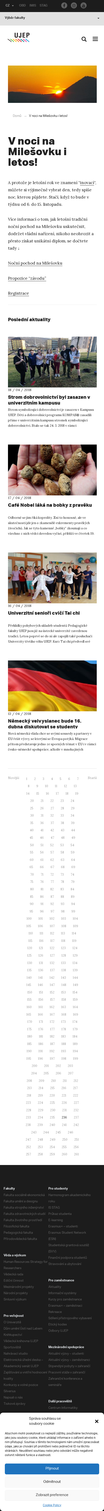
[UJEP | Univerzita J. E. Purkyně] (18, 37)
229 (40, 1110)
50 (32, 845)
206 (58, 1073)
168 (63, 1014)
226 (64, 1103)
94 (73, 904)
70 (32, 874)
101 (40, 919)
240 (52, 1125)
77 (52, 882)
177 (52, 1029)
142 (52, 978)
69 (73, 867)
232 (76, 1110)
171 (41, 1022)
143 (63, 978)
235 (52, 1117)
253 (40, 1147)
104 (75, 919)
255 (64, 1147)
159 (75, 1000)
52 (52, 845)
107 (52, 926)
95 (31, 911)
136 (40, 970)
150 (29, 992)
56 (42, 852)
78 (62, 882)
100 (29, 919)
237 (76, 1117)
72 (52, 874)
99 (73, 911)
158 (63, 1000)
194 (75, 1051)
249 (52, 1140)
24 (72, 801)
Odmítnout (52, 1482)
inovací (87, 182)
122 (52, 948)
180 (29, 1036)
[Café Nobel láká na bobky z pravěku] (52, 470)
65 (31, 867)
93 (62, 904)
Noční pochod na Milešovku (35, 263)
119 (74, 941)
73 (62, 874)
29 (72, 808)
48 (63, 838)
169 (75, 1014)
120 (29, 948)
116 (41, 941)
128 (63, 955)
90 (32, 904)
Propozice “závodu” (27, 278)
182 (52, 1036)
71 (42, 874)
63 (62, 860)
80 (32, 889)
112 (52, 933)
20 (32, 801)
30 (32, 815)
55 (31, 852)
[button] (96, 1421)
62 (52, 860)
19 (76, 794)
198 (63, 1059)
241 (64, 1125)
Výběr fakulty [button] (15, 18)
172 (52, 1022)
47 (52, 838)
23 (62, 801)
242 (76, 1125)
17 (57, 794)
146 (40, 985)
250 (64, 1140)
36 (42, 823)
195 (28, 1059)
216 (63, 1088)
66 (42, 867)
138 (63, 970)
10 (46, 786)
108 (63, 926)
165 (28, 1014)
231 (64, 1110)
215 (52, 1088)
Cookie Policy (52, 1505)
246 (70, 1132)
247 (28, 1140)
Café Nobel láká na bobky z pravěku (50, 505)
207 (70, 1073)
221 (64, 1095)
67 (52, 867)
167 (52, 1014)
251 (76, 1140)
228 (28, 1110)
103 (63, 919)
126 (40, 955)
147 (52, 985)
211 (65, 1081)
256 (76, 1147)
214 (40, 1088)
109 (75, 926)
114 (74, 933)
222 (75, 1095)
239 (40, 1125)
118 (63, 941)
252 (28, 1147)
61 (42, 860)
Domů (17, 116)
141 (40, 978)
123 (63, 948)
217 (75, 1088)
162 (52, 1007)
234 (40, 1117)
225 (52, 1103)
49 (73, 838)
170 (29, 1022)
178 (63, 1029)
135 (29, 970)
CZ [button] (8, 6)
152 (52, 992)
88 (62, 897)
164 (75, 1007)
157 (52, 1000)
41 (42, 830)
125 (29, 955)
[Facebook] (64, 5)
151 (41, 992)
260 (64, 1154)
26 (42, 808)
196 (40, 1059)
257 (28, 1154)
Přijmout (52, 1468)
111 (41, 933)
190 (29, 1051)
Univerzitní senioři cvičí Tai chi (44, 613)
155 (29, 1000)
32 (52, 815)
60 (32, 860)
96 (42, 911)
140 (29, 978)
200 (34, 1066)
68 (63, 867)
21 (42, 801)
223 (28, 1103)
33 (62, 815)
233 (28, 1117)
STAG (43, 6)
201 (46, 1066)
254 (52, 1147)
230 (52, 1110)
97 (52, 911)
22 (52, 801)
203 (70, 1066)
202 (58, 1066)
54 (72, 845)
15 (37, 794)
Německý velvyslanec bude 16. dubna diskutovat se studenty (44, 724)
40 (32, 830)
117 (52, 941)
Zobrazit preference (52, 1495)
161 (40, 1007)
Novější (13, 778)
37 (52, 823)
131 (41, 963)
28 (62, 808)
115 (30, 941)
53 (62, 845)
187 (52, 1044)
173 (63, 1022)
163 (63, 1007)
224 (40, 1103)
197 (52, 1059)
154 (75, 992)
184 (75, 1036)
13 (75, 786)
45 (31, 838)
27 (52, 808)
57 (52, 852)
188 (63, 1044)
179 (75, 1029)
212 (76, 1081)
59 (72, 852)
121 (41, 948)
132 (52, 963)
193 (63, 1051)
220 (52, 1095)
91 (42, 904)
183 (63, 1036)
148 (63, 985)
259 (52, 1154)
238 (28, 1125)
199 (75, 1059)
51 (42, 845)
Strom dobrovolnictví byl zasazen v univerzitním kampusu (49, 400)
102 (52, 919)
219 (40, 1095)
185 (29, 1044)
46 (42, 838)
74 (72, 874)
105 (28, 926)
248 (40, 1140)
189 (75, 1044)
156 (40, 1000)
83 (62, 889)
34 (72, 815)
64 (73, 860)
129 (75, 955)
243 (34, 1132)
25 (31, 808)
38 (62, 823)
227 (76, 1103)
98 (63, 911)
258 (40, 1154)
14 (28, 794)
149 (75, 985)
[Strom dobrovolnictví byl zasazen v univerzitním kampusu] (52, 362)
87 (52, 897)
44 (73, 830)
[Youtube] (84, 5)
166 (40, 1014)
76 (42, 882)
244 (46, 1132)
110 (31, 933)
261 (76, 1154)
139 (75, 970)
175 (29, 1029)
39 (72, 823)
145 (28, 985)
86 (42, 897)
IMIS (33, 6)
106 (40, 926)
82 (52, 889)
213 (29, 1088)
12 (65, 786)
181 (41, 1036)
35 (31, 823)
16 (47, 794)
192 (52, 1051)
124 (75, 948)
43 (62, 830)
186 (40, 1044)
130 (29, 963)
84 (72, 889)
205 (46, 1073)
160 (29, 1007)
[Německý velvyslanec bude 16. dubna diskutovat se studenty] (52, 685)
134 (75, 963)
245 (58, 1132)
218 (29, 1095)
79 (72, 882)
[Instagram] (74, 5)
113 (63, 933)
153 (63, 992)
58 (62, 852)
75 (31, 882)
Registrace (18, 293)
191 (40, 1051)
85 (31, 897)
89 (72, 897)
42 (52, 830)
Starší (92, 778)
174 (75, 1022)
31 (42, 815)
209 (41, 1081)
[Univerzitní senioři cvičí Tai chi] (52, 577)
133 (63, 963)
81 (42, 889)
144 (75, 978)
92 (52, 904)
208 (29, 1081)
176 (40, 1029)
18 (67, 794)
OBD (22, 6)
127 (52, 955)
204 (34, 1073)
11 (56, 786)
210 (53, 1081)
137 (52, 970)
